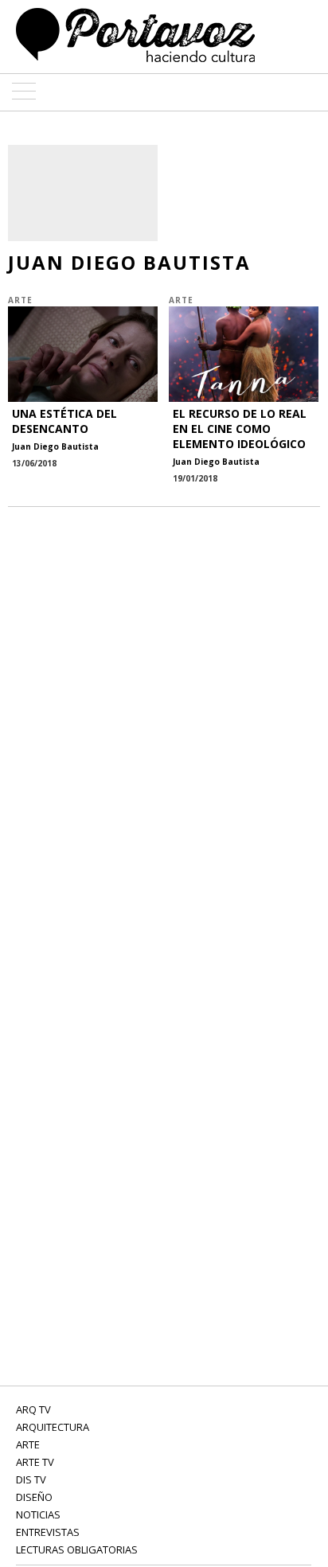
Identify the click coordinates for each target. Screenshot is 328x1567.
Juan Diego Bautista (55, 446)
